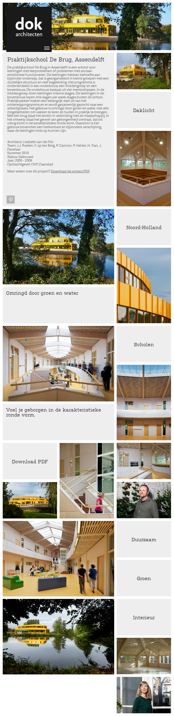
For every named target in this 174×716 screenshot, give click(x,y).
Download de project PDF (70, 171)
